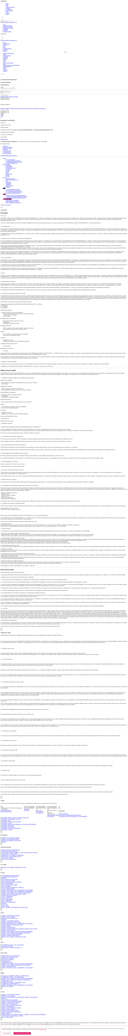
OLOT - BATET (5, 906)
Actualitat (8, 8)
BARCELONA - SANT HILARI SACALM (11, 856)
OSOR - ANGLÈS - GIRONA (8, 1009)
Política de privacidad (7, 147)
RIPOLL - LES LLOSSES (7, 986)
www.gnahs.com (39, 812)
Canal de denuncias (7, 153)
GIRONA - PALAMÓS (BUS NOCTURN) (11, 840)
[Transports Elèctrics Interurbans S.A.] (9, 22)
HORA (2, 92)
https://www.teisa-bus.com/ (6, 811)
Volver (2, 115)
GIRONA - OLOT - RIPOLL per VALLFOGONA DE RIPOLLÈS (16, 892)
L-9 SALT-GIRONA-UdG (11, 163)
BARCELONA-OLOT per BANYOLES (11, 849)
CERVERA (8, 183)
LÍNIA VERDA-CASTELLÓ (12, 201)
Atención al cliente (7, 31)
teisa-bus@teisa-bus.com (6, 810)
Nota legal (5, 146)
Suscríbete (5, 30)
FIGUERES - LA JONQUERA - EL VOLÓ (11, 819)
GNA (8, 143)
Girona (4, 42)
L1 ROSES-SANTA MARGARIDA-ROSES (15, 195)
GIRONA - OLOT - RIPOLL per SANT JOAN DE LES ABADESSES (17, 890)
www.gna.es (26, 810)
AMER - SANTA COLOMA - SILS (9, 1003)
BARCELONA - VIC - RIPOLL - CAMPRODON (13, 855)
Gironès (7, 171)
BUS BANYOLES (6, 961)
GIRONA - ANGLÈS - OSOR (8, 930)
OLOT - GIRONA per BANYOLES (10, 879)
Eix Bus (5, 45)
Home (7, 4)
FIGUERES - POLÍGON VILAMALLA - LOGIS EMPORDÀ (73, 816)
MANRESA (8, 182)
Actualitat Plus (9, 9)
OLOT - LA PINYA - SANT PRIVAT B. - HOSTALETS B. (15, 907)
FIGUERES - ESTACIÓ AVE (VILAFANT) (11, 821)
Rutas (7, 11)
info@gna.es (26, 809)
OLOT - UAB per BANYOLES (9, 902)
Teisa (7, 6)
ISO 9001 (12, 108)
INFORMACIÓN (4, 96)
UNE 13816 (32, 108)
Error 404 (8, 13)
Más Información (4, 139)
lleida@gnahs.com (40, 811)
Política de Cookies (7, 148)
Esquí (4, 68)
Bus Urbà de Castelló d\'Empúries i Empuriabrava (70, 815)
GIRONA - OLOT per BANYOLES (10, 918)
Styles (7, 14)
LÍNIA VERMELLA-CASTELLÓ (13, 202)
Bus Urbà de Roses (64, 813)
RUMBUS (4, 878)
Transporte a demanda (7, 26)
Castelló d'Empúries (7, 48)
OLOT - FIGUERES (6, 886)
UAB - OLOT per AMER (7, 857)
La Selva (8, 176)
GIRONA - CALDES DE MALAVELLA (11, 935)
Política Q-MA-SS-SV (5, 108)
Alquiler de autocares (7, 25)
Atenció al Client (9, 10)
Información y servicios (8, 28)
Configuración (7, 1033)
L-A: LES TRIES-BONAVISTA (13, 189)
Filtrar (2, 113)
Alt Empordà (8, 165)
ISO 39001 (22, 108)
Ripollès (7, 175)
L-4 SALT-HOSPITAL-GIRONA (13, 160)
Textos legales (8, 204)
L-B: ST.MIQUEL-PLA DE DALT (13, 190)
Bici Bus (5, 51)
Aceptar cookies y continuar (22, 1033)
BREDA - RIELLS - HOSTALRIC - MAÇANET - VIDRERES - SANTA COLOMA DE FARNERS (24, 1014)
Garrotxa (8, 170)
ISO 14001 (17, 108)
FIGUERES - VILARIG (7, 829)
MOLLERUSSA (9, 185)
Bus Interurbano (6, 43)
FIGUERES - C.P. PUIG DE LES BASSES (11, 828)
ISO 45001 (27, 108)
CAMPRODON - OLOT (7, 962)
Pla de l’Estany (9, 174)
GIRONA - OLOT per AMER (8, 916)
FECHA (2, 91)
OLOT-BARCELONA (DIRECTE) (9, 876)
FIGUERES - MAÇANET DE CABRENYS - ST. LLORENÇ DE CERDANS (19, 824)
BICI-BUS (4, 841)
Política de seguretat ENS (40, 108)
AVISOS (16, 96)
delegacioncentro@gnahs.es (53, 815)
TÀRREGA (8, 184)
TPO (4, 46)
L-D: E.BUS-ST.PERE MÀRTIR (13, 193)
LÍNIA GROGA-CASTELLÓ (12, 200)
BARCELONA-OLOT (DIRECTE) (9, 851)
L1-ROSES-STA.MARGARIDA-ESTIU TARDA (17, 196)
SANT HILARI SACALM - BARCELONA (11, 1011)
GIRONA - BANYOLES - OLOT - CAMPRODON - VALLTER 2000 (17, 891)
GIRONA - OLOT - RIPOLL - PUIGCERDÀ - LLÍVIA (14, 867)
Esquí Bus (5, 49)
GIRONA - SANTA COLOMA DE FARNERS (12, 934)
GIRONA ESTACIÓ (10, 178)
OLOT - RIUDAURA (6, 900)
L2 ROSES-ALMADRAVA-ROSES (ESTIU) (16, 197)
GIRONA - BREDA (6, 926)
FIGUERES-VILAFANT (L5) (8, 827)
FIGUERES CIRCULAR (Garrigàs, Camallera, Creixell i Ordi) (15, 817)
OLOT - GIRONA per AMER (8, 880)
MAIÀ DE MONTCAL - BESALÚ (9, 895)
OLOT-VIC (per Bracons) (7, 883)
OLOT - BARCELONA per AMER (9, 884)
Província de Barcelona (11, 168)
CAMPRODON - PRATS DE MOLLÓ (10, 983)
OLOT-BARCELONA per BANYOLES (10, 875)
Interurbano (5, 56)
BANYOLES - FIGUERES (8, 958)
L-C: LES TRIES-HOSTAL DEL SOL (14, 191)
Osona (7, 172)
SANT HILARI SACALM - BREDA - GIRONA (12, 1015)
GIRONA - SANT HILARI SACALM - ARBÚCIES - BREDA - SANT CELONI (19, 928)
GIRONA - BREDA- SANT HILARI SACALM (12, 924)
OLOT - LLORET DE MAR (8, 888)
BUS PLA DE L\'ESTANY (8, 959)
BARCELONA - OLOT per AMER (9, 853)
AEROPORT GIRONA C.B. (12, 179)
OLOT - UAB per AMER (7, 899)
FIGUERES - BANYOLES (8, 825)
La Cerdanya (8, 169)
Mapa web (5, 149)
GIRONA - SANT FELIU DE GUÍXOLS (11, 837)
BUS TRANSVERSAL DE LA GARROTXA (12, 882)
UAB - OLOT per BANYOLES (9, 859)
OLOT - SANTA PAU (7, 898)
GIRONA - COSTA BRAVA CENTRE (10, 839)
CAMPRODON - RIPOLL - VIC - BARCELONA (13, 944)
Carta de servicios (7, 152)
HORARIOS (11, 96)
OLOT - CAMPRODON (7, 896)
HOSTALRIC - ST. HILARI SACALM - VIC (12, 947)
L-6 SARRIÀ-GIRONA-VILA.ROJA (14, 162)
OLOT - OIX (5, 904)
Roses (4, 47)
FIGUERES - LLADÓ (7, 823)
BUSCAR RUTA (4, 95)
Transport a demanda (10, 7)
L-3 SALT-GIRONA (10, 159)
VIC (7, 181)
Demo (7, 3)
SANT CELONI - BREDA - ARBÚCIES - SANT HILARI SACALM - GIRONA (19, 852)
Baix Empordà (9, 166)
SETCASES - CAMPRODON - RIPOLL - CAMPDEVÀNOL (15, 975)
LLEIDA (8, 187)
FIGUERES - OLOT (6, 820)
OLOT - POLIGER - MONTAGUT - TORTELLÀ (13, 887)
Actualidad (5, 29)
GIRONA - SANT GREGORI (8, 927)
